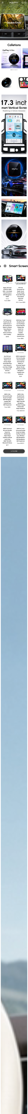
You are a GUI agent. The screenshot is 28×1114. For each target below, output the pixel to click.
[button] (2, 2)
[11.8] (7, 323)
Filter (14, 451)
